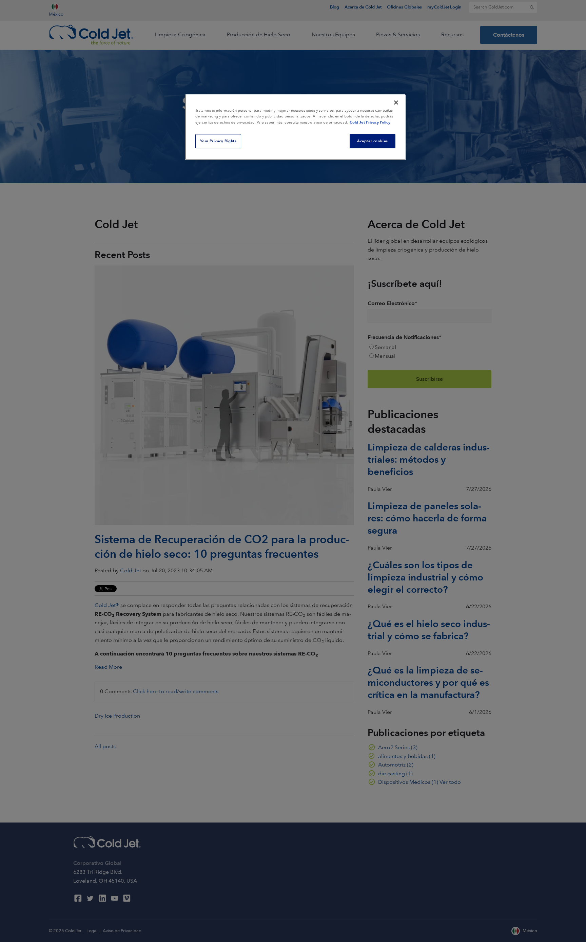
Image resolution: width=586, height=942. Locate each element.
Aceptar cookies (372, 140)
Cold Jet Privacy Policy (370, 122)
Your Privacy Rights (218, 140)
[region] (295, 127)
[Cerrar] (396, 102)
